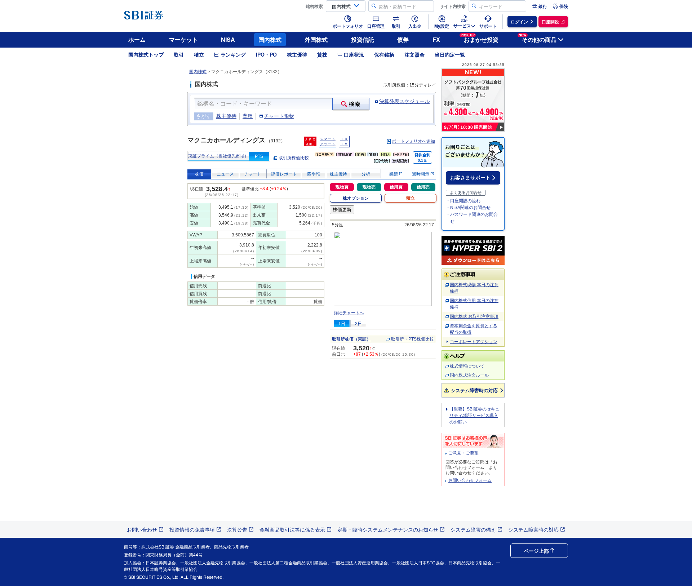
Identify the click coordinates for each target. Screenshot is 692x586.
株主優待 (297, 54)
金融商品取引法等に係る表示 (292, 529)
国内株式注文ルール (469, 375)
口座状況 (354, 54)
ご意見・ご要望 (463, 453)
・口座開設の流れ (463, 200)
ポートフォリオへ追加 (413, 141)
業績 (394, 174)
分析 (365, 174)
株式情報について (467, 366)
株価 (199, 174)
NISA (228, 39)
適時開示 (421, 174)
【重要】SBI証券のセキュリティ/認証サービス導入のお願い (474, 416)
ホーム (137, 39)
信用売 (423, 187)
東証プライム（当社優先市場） (218, 156)
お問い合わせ (142, 529)
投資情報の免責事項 (192, 529)
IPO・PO (266, 54)
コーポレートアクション (473, 341)
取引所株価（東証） (351, 339)
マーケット (183, 39)
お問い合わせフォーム (470, 480)
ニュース (225, 174)
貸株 (322, 54)
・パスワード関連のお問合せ (472, 218)
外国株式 (316, 39)
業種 (248, 116)
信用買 (396, 187)
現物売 (369, 187)
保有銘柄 (384, 54)
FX (436, 39)
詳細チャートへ (349, 312)
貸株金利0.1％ (422, 158)
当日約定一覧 (450, 54)
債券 (403, 39)
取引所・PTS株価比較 (412, 339)
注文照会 (414, 54)
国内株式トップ (146, 54)
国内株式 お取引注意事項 (474, 316)
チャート (252, 174)
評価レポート (284, 174)
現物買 (342, 187)
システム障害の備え (473, 529)
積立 (199, 54)
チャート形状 (279, 116)
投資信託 (362, 39)
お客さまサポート (470, 178)
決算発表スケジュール (404, 101)
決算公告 (237, 529)
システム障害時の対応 (474, 390)
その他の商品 (537, 38)
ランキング (233, 54)
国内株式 (269, 39)
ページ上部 (536, 550)
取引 (179, 54)
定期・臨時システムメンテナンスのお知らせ (387, 529)
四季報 (313, 174)
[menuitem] (539, 6)
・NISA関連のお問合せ (468, 207)
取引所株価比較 (294, 157)
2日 (358, 323)
